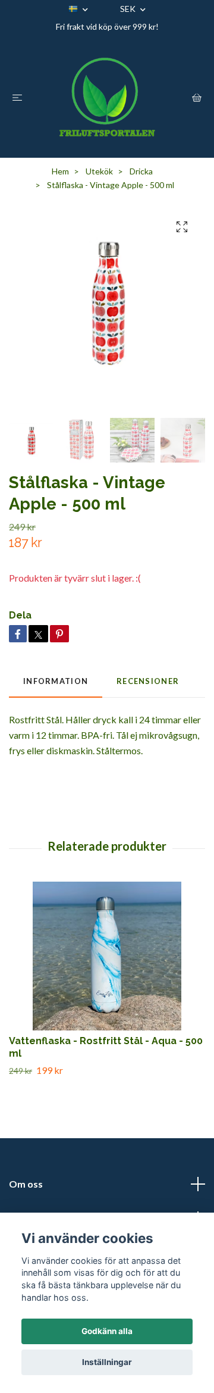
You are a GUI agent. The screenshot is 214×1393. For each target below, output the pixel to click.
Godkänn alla (107, 1331)
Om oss (26, 1183)
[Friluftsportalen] (107, 97)
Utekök (99, 171)
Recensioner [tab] (148, 681)
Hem (60, 171)
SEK (128, 9)
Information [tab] (55, 681)
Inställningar (107, 1362)
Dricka (141, 171)
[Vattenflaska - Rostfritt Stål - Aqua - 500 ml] (107, 956)
